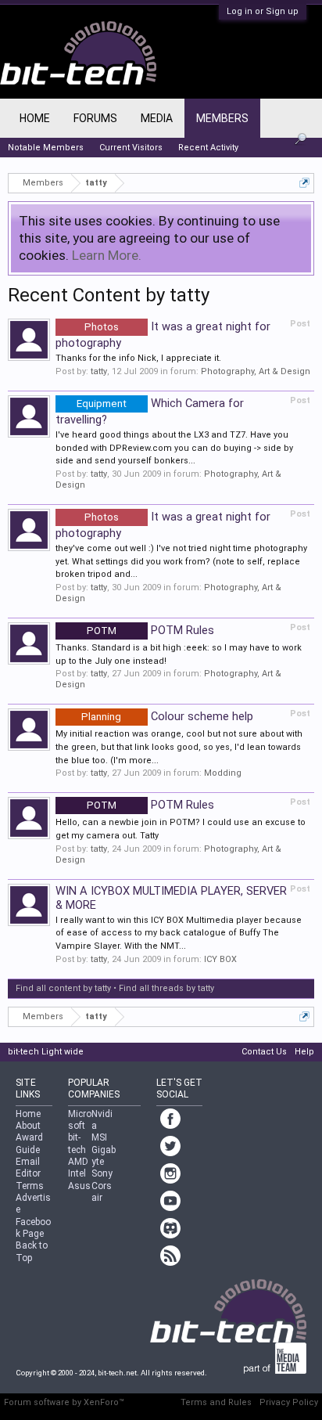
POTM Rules (150, 630)
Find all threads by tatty (166, 988)
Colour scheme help (166, 716)
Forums (95, 118)
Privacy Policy (288, 1402)
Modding (223, 773)
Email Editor (28, 1167)
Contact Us (264, 1052)
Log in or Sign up (263, 11)
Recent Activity (208, 147)
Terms (30, 1185)
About (28, 1125)
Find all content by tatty (63, 988)
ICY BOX (220, 959)
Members (222, 118)
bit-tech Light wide (46, 1052)
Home (35, 118)
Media (157, 118)
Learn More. (106, 255)
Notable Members (46, 147)
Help (304, 1052)
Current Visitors (131, 147)
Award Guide (29, 1143)
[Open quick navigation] (304, 183)
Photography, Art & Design (255, 371)
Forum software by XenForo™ (64, 1402)
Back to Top (32, 1251)
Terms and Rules (216, 1402)
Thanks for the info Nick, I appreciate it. (138, 358)
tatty (99, 371)
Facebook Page (33, 1227)
